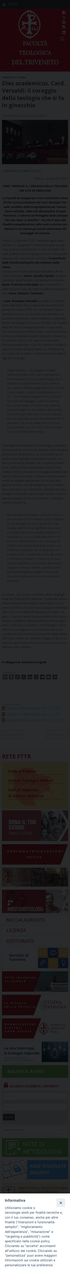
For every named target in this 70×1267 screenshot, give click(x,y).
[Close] (60, 1202)
